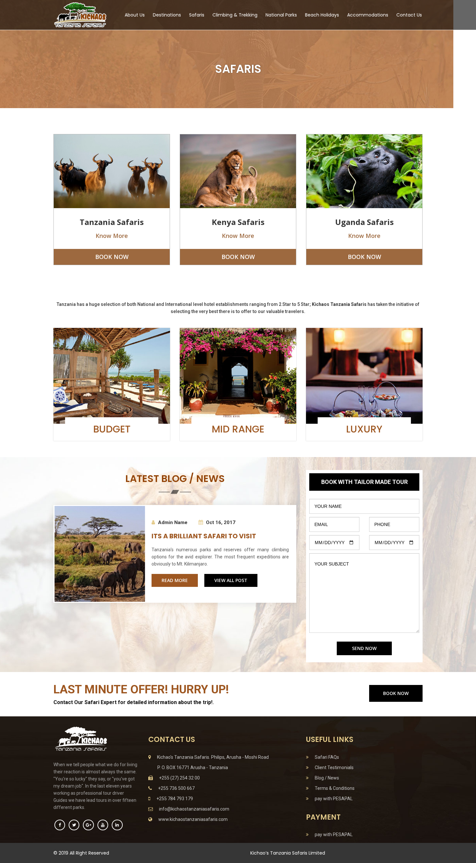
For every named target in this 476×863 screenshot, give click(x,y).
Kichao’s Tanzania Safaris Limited (287, 853)
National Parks (281, 15)
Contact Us (409, 15)
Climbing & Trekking (234, 15)
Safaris (196, 15)
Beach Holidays (322, 15)
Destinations (167, 15)
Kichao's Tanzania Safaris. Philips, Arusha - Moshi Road (211, 757)
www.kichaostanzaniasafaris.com (191, 819)
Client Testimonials (333, 767)
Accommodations (367, 15)
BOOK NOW (112, 257)
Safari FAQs (325, 757)
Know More (112, 236)
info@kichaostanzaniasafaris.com (192, 809)
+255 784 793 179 (173, 798)
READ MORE (175, 580)
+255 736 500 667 (175, 788)
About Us (135, 15)
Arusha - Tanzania (192, 767)
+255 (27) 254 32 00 (178, 777)
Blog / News (325, 777)
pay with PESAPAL (332, 798)
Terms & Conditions (333, 788)
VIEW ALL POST (230, 580)
